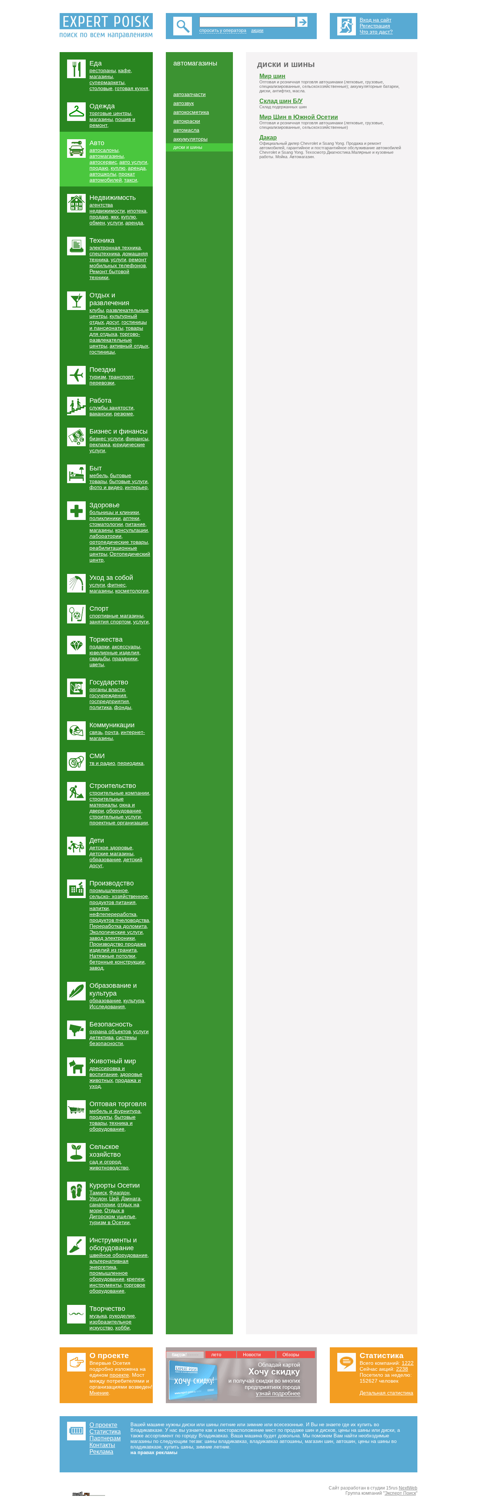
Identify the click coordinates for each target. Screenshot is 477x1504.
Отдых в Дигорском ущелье (112, 1213)
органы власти (107, 689)
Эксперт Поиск (400, 1493)
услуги (115, 223)
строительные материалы (106, 802)
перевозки (101, 383)
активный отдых (129, 346)
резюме (123, 413)
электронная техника (115, 247)
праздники (125, 658)
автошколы (102, 174)
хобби (122, 1328)
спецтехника (104, 253)
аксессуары (126, 646)
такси (130, 180)
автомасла (186, 130)
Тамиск (98, 1192)
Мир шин (272, 76)
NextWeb (408, 1488)
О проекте (103, 1425)
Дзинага (130, 1198)
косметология (132, 591)
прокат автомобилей (112, 177)
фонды (122, 707)
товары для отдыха (116, 331)
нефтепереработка (112, 914)
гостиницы (102, 352)
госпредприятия (109, 701)
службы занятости (111, 408)
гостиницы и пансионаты (118, 325)
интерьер (136, 487)
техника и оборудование (111, 1126)
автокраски (186, 121)
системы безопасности (113, 1040)
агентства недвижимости (107, 208)
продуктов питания (112, 902)
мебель (98, 475)
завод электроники (112, 938)
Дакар (268, 137)
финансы (137, 438)
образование (105, 859)
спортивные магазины (116, 616)
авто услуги (133, 162)
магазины (101, 76)
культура (133, 1000)
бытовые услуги (128, 481)
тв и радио (102, 763)
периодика (130, 763)
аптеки (131, 518)
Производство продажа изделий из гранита (117, 947)
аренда (137, 168)
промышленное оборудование (108, 1276)
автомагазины (106, 156)
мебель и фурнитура (114, 1111)
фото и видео (106, 487)
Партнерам (105, 1438)
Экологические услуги (116, 932)
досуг (112, 322)
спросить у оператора (222, 30)
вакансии (100, 413)
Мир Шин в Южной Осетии (298, 117)
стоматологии (106, 524)
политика (100, 707)
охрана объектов (110, 1031)
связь (95, 732)
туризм (97, 377)
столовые (101, 88)
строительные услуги (115, 817)
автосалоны (104, 150)
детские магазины (111, 853)
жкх (115, 217)
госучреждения (107, 695)
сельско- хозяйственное (118, 896)
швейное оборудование (118, 1255)
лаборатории (105, 536)
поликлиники (105, 518)
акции (257, 30)
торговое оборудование (117, 1288)
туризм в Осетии (109, 1222)
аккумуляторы (190, 139)
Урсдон (98, 1198)
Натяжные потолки (112, 956)
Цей (114, 1198)
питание (135, 524)
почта (112, 732)
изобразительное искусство (110, 1325)
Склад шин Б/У (281, 101)
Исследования (107, 1006)
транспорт (120, 377)
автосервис (103, 162)
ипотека (136, 211)
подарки (99, 646)
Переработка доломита (118, 926)
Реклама (101, 1452)
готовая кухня (131, 88)
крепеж (135, 1279)
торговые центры (110, 113)
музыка (98, 1316)
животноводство (109, 1168)
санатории (102, 1204)
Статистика (105, 1431)
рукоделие (122, 1316)
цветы (96, 664)
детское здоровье (110, 847)
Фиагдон (119, 1192)
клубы (96, 310)
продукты (100, 1117)
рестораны (102, 70)
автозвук (183, 103)
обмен (97, 223)
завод (96, 968)
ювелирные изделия (114, 652)
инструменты (105, 1285)
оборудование (123, 811)
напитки (99, 908)
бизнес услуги (106, 438)
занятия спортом (110, 622)
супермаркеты (106, 82)
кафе (124, 70)
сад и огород (105, 1162)
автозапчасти (189, 94)
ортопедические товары (118, 542)
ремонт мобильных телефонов (117, 262)
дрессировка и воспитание (107, 1071)
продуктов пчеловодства (119, 920)
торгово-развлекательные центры (114, 340)
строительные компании (119, 793)
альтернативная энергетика (109, 1264)
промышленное (108, 890)
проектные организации (118, 823)
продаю (98, 168)
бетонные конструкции (117, 962)
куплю (118, 168)
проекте (119, 1375)
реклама (99, 444)
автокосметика (191, 112)
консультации (131, 530)
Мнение (99, 1393)
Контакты (102, 1445)
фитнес (116, 585)
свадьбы (99, 658)
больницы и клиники (114, 512)
